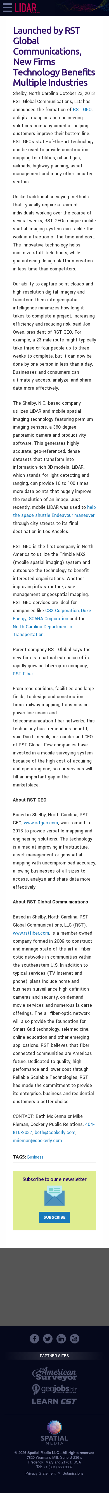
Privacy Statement (40, 1473)
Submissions (73, 1473)
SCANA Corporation (48, 618)
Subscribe (55, 1217)
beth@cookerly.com (55, 1132)
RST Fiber (23, 674)
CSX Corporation (62, 610)
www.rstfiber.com (31, 933)
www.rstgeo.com (41, 823)
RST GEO (82, 109)
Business (35, 1157)
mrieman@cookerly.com (37, 1140)
